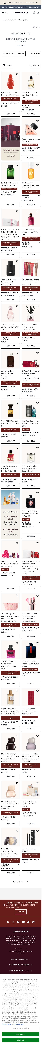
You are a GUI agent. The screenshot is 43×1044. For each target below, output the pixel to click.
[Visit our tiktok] (28, 921)
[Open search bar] (6, 13)
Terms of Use (19, 1024)
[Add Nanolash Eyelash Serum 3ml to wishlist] (37, 830)
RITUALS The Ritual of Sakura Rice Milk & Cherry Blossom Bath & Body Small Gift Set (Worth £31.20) (10, 234)
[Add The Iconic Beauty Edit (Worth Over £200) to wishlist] (37, 783)
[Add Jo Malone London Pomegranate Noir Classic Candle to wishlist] (37, 447)
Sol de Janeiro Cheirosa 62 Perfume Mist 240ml (30, 185)
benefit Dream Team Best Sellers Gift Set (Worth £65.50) (9, 563)
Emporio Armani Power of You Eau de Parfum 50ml (31, 231)
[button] (10, 139)
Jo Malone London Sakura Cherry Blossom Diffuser (29, 327)
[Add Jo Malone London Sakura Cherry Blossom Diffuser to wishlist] (37, 306)
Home (3, 20)
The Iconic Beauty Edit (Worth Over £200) (29, 803)
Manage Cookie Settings (21, 1028)
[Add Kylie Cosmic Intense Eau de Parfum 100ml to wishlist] (17, 74)
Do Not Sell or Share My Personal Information (20, 952)
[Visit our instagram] (18, 921)
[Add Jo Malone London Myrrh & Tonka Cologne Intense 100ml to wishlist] (17, 352)
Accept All (20, 1040)
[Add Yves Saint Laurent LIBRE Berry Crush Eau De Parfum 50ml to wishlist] (17, 447)
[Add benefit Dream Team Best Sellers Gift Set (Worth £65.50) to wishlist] (17, 543)
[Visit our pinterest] (33, 921)
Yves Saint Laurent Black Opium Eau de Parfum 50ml (30, 513)
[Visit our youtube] (23, 921)
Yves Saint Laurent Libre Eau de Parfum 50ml (30, 95)
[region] (20, 1009)
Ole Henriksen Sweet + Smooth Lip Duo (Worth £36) (30, 281)
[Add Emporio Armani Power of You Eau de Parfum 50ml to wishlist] (37, 211)
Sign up (21, 912)
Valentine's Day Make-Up (13, 54)
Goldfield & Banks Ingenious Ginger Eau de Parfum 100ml (10, 711)
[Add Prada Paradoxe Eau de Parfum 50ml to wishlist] (37, 120)
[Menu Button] (2, 13)
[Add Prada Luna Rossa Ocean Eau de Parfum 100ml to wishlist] (37, 643)
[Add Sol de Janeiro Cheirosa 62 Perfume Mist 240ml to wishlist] (37, 164)
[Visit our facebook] (8, 921)
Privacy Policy (6, 1024)
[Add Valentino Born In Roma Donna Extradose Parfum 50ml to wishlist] (17, 643)
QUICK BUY (10, 114)
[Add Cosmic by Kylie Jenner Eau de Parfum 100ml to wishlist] (17, 306)
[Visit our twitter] (13, 921)
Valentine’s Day (20, 34)
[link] (34, 13)
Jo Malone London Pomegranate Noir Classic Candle (29, 468)
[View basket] (38, 13)
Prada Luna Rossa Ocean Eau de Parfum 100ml (30, 663)
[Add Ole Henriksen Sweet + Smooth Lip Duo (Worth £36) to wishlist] (37, 261)
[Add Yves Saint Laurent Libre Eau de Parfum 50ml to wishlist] (37, 74)
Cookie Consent (20, 949)
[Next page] (27, 882)
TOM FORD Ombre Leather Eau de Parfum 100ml (9, 281)
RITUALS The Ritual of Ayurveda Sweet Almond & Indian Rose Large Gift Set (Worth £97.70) (31, 376)
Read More (20, 45)
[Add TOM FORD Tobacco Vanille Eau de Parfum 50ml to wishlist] (17, 402)
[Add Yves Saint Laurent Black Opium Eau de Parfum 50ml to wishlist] (37, 492)
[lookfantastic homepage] (21, 13)
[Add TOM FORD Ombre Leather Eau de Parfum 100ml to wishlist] (17, 261)
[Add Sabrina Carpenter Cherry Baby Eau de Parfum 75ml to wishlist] (37, 690)
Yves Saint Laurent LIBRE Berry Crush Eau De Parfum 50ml (9, 468)
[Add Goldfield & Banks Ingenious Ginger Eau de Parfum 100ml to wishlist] (17, 690)
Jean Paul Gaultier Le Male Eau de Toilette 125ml (30, 423)
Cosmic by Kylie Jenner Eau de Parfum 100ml (10, 327)
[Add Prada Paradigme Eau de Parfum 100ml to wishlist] (17, 164)
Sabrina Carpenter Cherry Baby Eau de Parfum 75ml (30, 711)
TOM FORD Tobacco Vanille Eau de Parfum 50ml (10, 423)
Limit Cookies (20, 1034)
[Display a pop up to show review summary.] (18, 103)
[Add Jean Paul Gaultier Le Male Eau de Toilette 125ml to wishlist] (37, 402)
